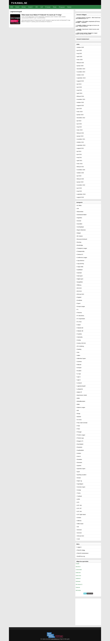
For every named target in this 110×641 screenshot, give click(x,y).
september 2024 (81, 78)
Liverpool (79, 383)
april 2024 (79, 93)
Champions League (49, 16)
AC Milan (79, 205)
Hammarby (80, 337)
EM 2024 (79, 291)
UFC (37, 7)
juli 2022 (79, 120)
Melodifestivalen (81, 401)
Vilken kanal (31, 16)
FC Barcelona (80, 315)
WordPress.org (81, 556)
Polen (78, 428)
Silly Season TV (79, 584)
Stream (79, 477)
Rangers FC (80, 441)
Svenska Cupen (81, 487)
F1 (77, 309)
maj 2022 (79, 127)
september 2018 (81, 194)
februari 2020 (80, 179)
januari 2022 (80, 136)
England (79, 297)
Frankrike (79, 334)
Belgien (79, 233)
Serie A (79, 456)
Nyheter (69, 7)
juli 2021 (79, 151)
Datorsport (80, 275)
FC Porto (79, 321)
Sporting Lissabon (81, 474)
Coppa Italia (80, 266)
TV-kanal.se (19, 3)
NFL (78, 410)
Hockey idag (78, 575)
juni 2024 (79, 87)
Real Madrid (80, 444)
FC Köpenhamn (81, 318)
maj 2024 (79, 90)
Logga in (79, 547)
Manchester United (82, 395)
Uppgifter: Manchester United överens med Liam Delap (87, 30)
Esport (78, 303)
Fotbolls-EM (80, 328)
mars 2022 (80, 130)
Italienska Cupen (81, 358)
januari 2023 (80, 114)
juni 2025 (79, 50)
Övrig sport (62, 7)
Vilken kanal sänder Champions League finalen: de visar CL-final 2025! (86, 33)
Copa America (80, 260)
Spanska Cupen (81, 468)
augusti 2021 (80, 148)
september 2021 (81, 145)
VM (78, 526)
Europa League (81, 306)
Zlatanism (78, 587)
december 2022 (81, 117)
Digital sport (80, 279)
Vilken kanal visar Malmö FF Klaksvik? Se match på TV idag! (41, 15)
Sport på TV (78, 566)
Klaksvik (63, 16)
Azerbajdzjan (80, 227)
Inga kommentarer (41, 17)
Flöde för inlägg (81, 550)
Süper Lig (79, 480)
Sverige (79, 490)
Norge (78, 413)
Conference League (82, 257)
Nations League (81, 407)
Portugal (79, 432)
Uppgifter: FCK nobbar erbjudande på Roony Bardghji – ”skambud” (88, 22)
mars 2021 (80, 163)
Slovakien (79, 459)
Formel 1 (30, 7)
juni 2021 (79, 154)
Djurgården (80, 282)
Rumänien (79, 447)
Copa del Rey (80, 263)
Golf (42, 7)
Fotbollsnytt (78, 578)
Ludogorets (80, 389)
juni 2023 (79, 108)
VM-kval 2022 (80, 536)
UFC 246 (79, 505)
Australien (79, 223)
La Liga (79, 373)
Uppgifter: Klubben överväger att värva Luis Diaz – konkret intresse (87, 26)
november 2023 (81, 99)
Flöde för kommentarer (82, 553)
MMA (78, 404)
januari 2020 (80, 182)
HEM (11, 7)
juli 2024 (79, 84)
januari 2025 (80, 65)
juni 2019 (79, 188)
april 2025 (79, 56)
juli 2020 (79, 175)
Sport (35, 17)
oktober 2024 (80, 75)
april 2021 (79, 160)
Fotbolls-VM (80, 331)
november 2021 (81, 139)
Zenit (78, 539)
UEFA (78, 499)
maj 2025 (79, 53)
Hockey (24, 7)
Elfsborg (79, 285)
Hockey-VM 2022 (81, 343)
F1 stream (47, 7)
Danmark (79, 272)
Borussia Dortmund (82, 239)
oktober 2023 (80, 102)
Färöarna (56, 16)
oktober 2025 (80, 47)
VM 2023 (79, 533)
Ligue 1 (79, 376)
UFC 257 (79, 508)
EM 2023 (79, 288)
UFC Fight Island (81, 514)
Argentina (79, 217)
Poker (78, 425)
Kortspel (79, 367)
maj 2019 (79, 191)
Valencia (79, 520)
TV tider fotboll (79, 569)
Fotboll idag (78, 572)
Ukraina (79, 517)
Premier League (81, 435)
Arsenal (79, 220)
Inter (78, 352)
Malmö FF (31, 17)
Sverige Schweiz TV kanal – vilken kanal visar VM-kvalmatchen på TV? (88, 18)
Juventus (79, 361)
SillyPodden (78, 590)
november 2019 (81, 185)
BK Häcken (80, 236)
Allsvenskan (41, 16)
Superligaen (80, 484)
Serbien (79, 453)
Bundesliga (80, 245)
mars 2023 (80, 111)
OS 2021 (79, 419)
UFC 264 (79, 511)
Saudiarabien (80, 450)
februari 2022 (80, 133)
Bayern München (81, 230)
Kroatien (79, 370)
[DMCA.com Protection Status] (88, 594)
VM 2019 (79, 529)
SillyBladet (78, 581)
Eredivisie (79, 300)
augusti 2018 (80, 197)
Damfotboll (79, 269)
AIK (78, 208)
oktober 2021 (80, 142)
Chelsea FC (80, 254)
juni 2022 (79, 123)
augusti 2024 (80, 81)
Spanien (79, 465)
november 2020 (81, 169)
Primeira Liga (80, 438)
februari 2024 (80, 96)
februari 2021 (80, 166)
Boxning (79, 242)
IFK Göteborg (80, 346)
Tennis (54, 7)
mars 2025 (80, 59)
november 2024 (81, 71)
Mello (78, 398)
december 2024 (81, 68)
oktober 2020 (80, 172)
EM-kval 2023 (80, 294)
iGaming (79, 349)
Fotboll (17, 7)
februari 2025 (80, 62)
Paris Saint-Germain (82, 422)
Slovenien (79, 462)
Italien (78, 355)
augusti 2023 (80, 105)
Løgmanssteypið (25, 17)
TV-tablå (77, 563)
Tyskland (79, 496)
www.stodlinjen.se (55, 639)
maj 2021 (79, 157)
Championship (80, 251)
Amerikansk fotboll (81, 214)
